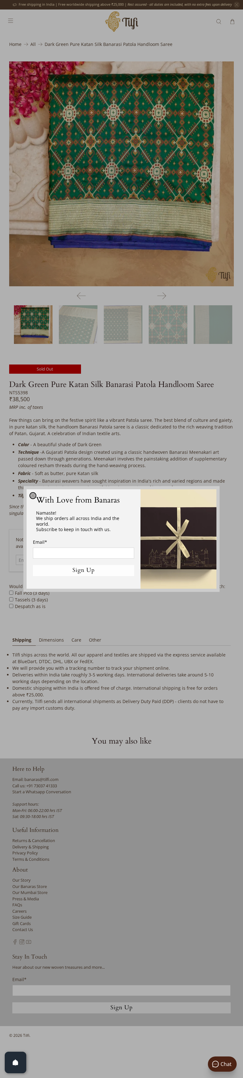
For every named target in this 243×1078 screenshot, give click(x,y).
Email (40, 542)
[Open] (15, 1062)
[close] (33, 495)
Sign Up (83, 570)
